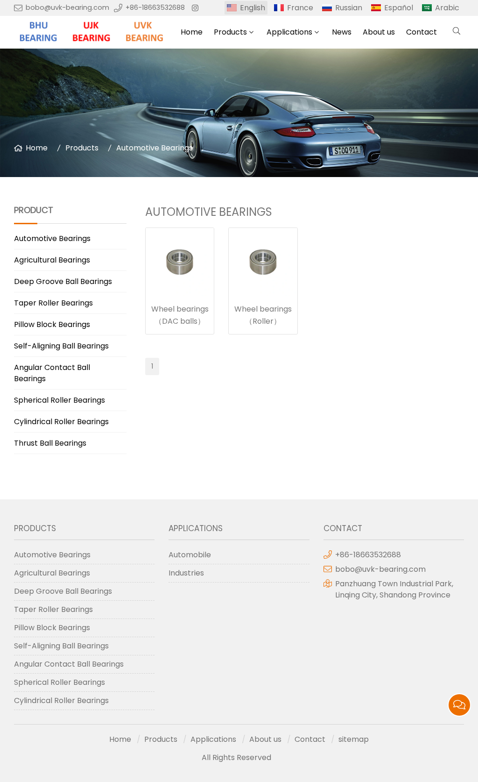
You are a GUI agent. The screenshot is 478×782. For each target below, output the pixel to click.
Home (192, 32)
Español (398, 7)
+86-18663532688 (155, 7)
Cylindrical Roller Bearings (61, 421)
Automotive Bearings (154, 147)
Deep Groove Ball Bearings (63, 281)
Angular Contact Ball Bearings (52, 373)
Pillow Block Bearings (52, 324)
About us (379, 32)
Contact (421, 32)
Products (230, 32)
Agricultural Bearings (52, 260)
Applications (289, 32)
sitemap (353, 739)
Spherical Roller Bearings (59, 400)
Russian (348, 7)
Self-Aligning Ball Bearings (61, 346)
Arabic (447, 7)
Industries (186, 573)
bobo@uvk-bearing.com (67, 7)
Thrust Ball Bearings (50, 443)
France (300, 7)
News (341, 32)
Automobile (190, 554)
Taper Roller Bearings (53, 303)
